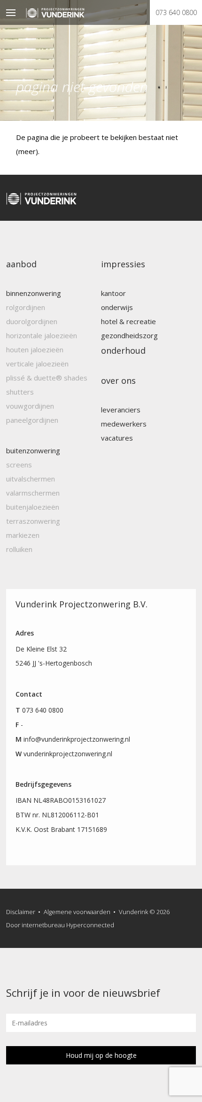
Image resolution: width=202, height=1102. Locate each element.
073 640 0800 (176, 12)
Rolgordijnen (25, 307)
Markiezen (22, 535)
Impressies (123, 264)
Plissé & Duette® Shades (46, 377)
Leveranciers (120, 409)
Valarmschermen (33, 492)
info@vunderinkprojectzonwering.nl (76, 739)
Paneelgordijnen (32, 420)
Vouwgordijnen (30, 406)
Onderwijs (117, 307)
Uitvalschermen (30, 478)
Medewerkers (124, 423)
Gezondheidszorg (129, 335)
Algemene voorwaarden (77, 912)
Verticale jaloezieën (37, 363)
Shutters (20, 391)
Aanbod (21, 264)
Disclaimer (20, 912)
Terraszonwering (33, 521)
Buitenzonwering (33, 450)
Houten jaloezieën (34, 349)
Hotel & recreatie (128, 321)
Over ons (118, 380)
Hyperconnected (90, 925)
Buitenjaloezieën (32, 507)
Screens (19, 464)
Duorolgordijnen (31, 321)
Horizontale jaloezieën (41, 335)
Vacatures (117, 437)
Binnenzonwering (33, 293)
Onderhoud (123, 350)
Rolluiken (19, 549)
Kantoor (113, 293)
